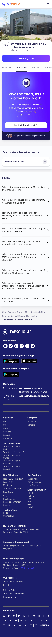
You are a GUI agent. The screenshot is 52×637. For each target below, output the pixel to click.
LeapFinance (33, 479)
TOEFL (30, 496)
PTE (29, 501)
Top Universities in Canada (11, 456)
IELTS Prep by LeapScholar (34, 483)
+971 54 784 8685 (27, 568)
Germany (7, 438)
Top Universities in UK (13, 452)
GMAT (30, 507)
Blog (5, 495)
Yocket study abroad (13, 581)
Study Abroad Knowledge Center (12, 500)
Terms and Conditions (13, 593)
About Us (31, 421)
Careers (31, 425)
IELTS (6, 513)
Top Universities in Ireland (11, 467)
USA (5, 421)
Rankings (36, 67)
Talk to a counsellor (12, 488)
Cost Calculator (10, 492)
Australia (7, 431)
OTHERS (44, 625)
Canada (7, 428)
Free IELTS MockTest (13, 479)
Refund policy (9, 597)
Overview (6, 67)
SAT (29, 498)
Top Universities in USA (11, 447)
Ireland (6, 435)
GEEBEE (7, 585)
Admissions (21, 67)
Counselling (8, 516)
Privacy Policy (9, 590)
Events (6, 505)
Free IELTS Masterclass (8, 483)
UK (4, 425)
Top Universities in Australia (11, 462)
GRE (29, 504)
